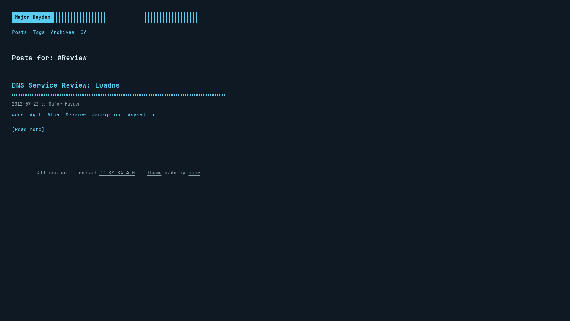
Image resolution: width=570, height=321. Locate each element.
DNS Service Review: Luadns (66, 85)
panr (194, 173)
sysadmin (142, 114)
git (37, 114)
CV (83, 32)
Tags (39, 32)
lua (54, 114)
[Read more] (28, 129)
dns (19, 114)
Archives (63, 32)
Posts (19, 32)
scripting (108, 114)
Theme (154, 173)
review (77, 114)
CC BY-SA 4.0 (117, 173)
